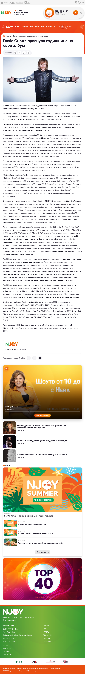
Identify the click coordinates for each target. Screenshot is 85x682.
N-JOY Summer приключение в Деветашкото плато (28, 516)
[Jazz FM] (12, 2)
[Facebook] (76, 2)
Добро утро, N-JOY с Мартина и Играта (17, 635)
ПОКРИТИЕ (7, 648)
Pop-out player (60, 14)
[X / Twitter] (19, 53)
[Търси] (81, 27)
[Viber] (24, 53)
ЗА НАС (5, 645)
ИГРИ (45, 629)
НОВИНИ (46, 626)
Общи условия (56, 668)
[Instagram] (79, 2)
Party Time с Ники (9, 632)
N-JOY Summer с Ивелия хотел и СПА (35, 534)
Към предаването (42, 415)
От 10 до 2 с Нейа (20, 12)
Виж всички (41, 552)
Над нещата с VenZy (10, 638)
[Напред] (62, 26)
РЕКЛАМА (6, 651)
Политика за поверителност (12, 668)
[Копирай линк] (28, 53)
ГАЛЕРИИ (46, 638)
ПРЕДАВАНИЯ (8, 626)
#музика (23, 349)
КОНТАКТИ (7, 654)
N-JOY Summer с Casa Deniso (32, 524)
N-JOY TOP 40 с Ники (10, 629)
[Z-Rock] (27, 2)
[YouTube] (82, 2)
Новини (9, 36)
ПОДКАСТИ (47, 635)
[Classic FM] (19, 2)
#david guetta (11, 349)
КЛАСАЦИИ (47, 632)
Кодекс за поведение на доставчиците (36, 668)
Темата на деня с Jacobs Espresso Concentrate (40, 543)
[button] (81, 13)
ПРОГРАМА (47, 641)
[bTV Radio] (4, 2)
